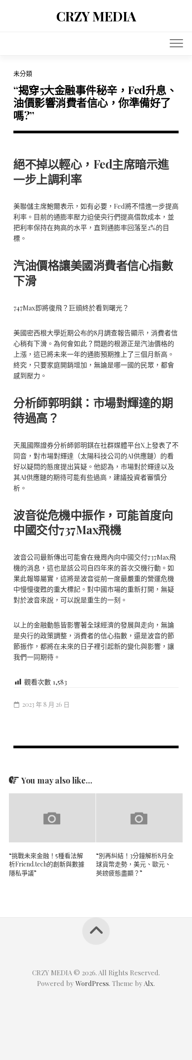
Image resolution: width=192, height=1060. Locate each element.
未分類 (22, 73)
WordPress (92, 983)
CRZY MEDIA (96, 16)
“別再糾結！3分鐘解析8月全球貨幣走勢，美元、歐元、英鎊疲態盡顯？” (135, 864)
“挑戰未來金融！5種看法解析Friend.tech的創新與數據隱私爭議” (46, 864)
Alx (149, 983)
